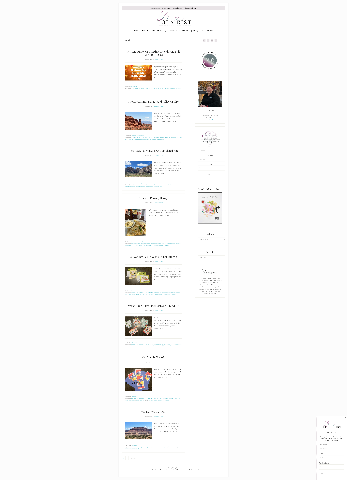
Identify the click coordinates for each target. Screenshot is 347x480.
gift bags (177, 137)
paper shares (148, 245)
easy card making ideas (162, 88)
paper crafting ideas (143, 139)
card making (139, 88)
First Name (210, 147)
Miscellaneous (134, 86)
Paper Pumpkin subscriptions (137, 183)
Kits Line (150, 294)
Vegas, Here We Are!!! (153, 411)
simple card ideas (152, 139)
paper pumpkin (141, 186)
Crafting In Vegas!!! (153, 357)
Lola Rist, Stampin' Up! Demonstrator (173, 19)
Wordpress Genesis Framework (175, 470)
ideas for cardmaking (172, 88)
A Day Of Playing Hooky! (153, 198)
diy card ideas (154, 88)
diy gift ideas (179, 344)
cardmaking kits (166, 292)
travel (137, 90)
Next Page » (133, 458)
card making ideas (146, 88)
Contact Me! (210, 119)
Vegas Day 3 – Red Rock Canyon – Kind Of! (153, 306)
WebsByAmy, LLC (195, 470)
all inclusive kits (134, 292)
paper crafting (135, 139)
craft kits (172, 292)
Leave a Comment (158, 59)
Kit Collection (134, 135)
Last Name (210, 155)
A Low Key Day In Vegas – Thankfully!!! (153, 257)
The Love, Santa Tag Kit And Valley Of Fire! (153, 101)
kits (146, 294)
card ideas (133, 88)
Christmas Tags (154, 137)
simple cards (133, 90)
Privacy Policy (175, 468)
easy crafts (138, 346)
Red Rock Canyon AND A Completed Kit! (153, 150)
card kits (145, 292)
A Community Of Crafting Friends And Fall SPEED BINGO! (154, 53)
